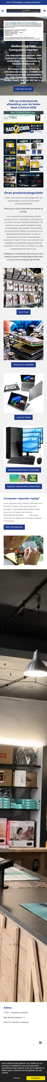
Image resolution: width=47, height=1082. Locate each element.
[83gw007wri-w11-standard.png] (23, 147)
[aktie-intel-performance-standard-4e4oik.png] (10, 164)
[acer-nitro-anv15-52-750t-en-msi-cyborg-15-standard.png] (29, 179)
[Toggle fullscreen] (40, 1042)
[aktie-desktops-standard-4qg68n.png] (36, 147)
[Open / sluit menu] (2, 11)
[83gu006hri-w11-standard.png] (10, 147)
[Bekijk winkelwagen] (44, 11)
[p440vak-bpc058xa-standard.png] (23, 164)
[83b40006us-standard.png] (36, 164)
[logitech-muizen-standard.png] (10, 179)
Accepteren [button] (35, 1078)
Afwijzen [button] (16, 1078)
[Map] (23, 1058)
